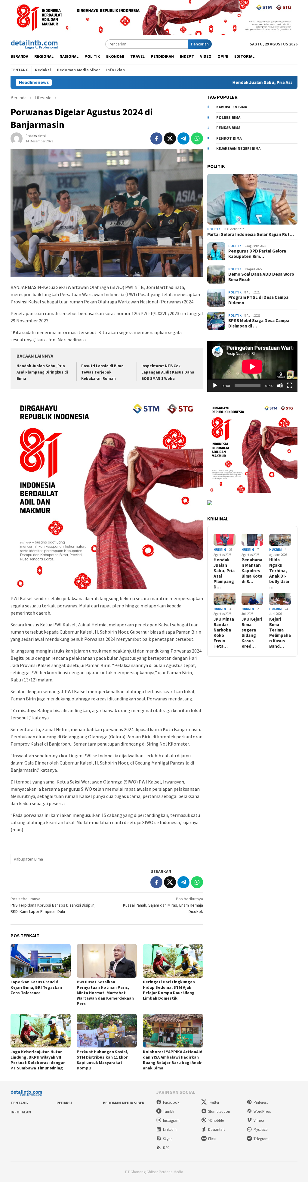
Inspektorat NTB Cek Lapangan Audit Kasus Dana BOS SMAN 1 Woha (167, 372)
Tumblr (168, 1111)
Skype (167, 1138)
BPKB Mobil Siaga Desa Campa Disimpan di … (258, 323)
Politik (213, 229)
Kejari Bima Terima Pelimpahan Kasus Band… (280, 632)
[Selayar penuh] (290, 386)
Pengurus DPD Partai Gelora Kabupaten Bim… (257, 253)
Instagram (171, 1120)
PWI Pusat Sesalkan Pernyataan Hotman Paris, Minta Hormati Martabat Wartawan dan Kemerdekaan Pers (105, 992)
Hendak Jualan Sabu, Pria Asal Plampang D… (224, 573)
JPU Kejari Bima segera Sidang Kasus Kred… (252, 632)
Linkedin (170, 1129)
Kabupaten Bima (28, 859)
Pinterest (261, 1102)
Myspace (260, 1129)
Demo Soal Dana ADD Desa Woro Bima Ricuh (261, 276)
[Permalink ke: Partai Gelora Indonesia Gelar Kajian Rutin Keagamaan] (252, 199)
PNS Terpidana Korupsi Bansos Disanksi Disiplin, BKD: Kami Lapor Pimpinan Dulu (53, 905)
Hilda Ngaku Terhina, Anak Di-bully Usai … (279, 573)
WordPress (262, 1111)
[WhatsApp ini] (197, 138)
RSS (166, 1147)
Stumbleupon (219, 1111)
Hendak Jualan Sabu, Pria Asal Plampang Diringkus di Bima (42, 372)
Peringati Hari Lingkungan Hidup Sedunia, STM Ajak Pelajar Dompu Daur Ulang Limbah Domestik (169, 990)
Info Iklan (21, 1112)
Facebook (171, 1102)
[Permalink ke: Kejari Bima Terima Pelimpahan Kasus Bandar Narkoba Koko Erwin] (280, 599)
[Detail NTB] (35, 43)
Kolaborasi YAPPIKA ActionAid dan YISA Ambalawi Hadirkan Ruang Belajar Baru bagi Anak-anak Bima (172, 1060)
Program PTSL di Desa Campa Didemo (258, 300)
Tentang (19, 1103)
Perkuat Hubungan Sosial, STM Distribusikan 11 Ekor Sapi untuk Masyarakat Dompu (102, 1060)
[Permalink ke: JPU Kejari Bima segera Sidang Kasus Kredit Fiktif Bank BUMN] (252, 599)
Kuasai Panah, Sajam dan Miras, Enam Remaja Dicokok (163, 905)
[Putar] (215, 386)
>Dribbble (216, 1120)
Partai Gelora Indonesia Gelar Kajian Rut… (250, 234)
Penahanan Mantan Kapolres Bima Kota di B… (252, 570)
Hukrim (220, 550)
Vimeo (259, 1120)
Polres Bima (228, 117)
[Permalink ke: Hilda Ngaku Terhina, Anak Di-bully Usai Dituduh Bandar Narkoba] (280, 540)
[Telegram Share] (183, 138)
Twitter (213, 1102)
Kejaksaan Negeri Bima (238, 148)
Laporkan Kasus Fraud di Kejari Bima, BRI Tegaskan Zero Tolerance (36, 987)
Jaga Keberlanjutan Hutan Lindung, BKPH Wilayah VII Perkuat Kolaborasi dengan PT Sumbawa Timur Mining (38, 1060)
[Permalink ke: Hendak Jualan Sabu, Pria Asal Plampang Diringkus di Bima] (225, 540)
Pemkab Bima (228, 127)
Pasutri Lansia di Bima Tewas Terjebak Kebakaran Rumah (102, 372)
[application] (252, 366)
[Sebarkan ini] (156, 138)
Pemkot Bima (229, 138)
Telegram (261, 1138)
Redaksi (64, 1103)
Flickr (212, 1138)
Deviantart (216, 1129)
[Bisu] (280, 386)
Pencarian (200, 44)
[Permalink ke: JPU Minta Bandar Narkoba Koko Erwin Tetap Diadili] (225, 599)
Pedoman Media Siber (123, 1103)
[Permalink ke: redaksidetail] (17, 138)
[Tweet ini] (170, 138)
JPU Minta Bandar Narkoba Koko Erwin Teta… (224, 632)
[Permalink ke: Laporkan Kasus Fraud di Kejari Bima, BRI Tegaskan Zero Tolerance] (41, 961)
